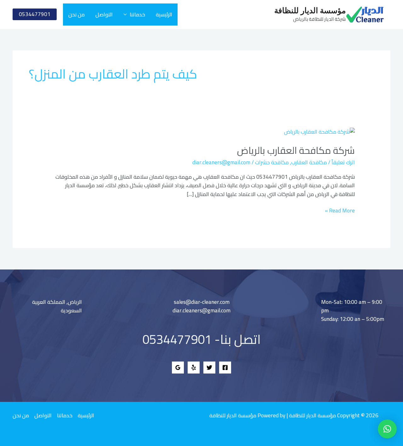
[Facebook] (225, 368)
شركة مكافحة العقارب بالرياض (296, 150)
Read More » (340, 210)
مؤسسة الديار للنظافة (310, 11)
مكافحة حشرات (272, 162)
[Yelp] (194, 368)
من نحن (76, 14)
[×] (387, 429)
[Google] (178, 368)
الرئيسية (164, 14)
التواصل (104, 14)
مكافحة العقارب (309, 162)
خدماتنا (137, 14)
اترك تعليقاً (343, 162)
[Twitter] (209, 368)
